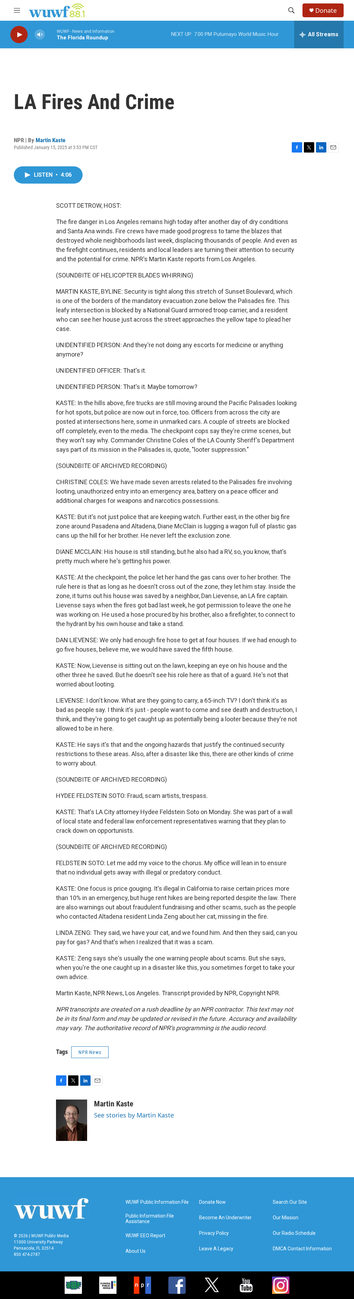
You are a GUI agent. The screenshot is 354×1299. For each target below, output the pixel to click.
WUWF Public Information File (157, 1202)
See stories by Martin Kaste (134, 1115)
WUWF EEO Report (145, 1235)
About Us (135, 1251)
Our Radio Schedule (294, 1233)
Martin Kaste (50, 140)
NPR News (89, 1052)
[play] (19, 35)
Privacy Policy (214, 1233)
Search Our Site (290, 1202)
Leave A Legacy (216, 1248)
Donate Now (212, 1202)
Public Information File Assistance (149, 1218)
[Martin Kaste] (71, 1120)
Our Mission (285, 1217)
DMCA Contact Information (302, 1248)
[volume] (40, 34)
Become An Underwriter (225, 1217)
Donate (326, 10)
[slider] (51, 34)
